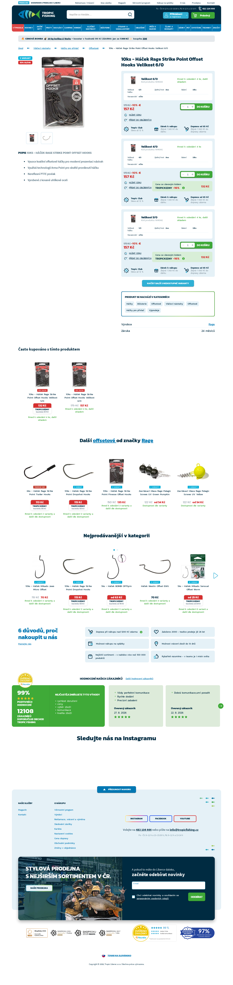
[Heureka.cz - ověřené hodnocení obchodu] (25, 680)
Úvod (20, 48)
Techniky (207, 27)
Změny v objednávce (65, 848)
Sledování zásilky (63, 824)
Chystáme (196, 27)
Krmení (77, 27)
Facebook (160, 818)
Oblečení (140, 27)
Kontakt (211, 2)
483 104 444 (144, 830)
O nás (182, 2)
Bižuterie (105, 27)
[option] (32, 138)
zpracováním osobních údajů (153, 898)
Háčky (129, 304)
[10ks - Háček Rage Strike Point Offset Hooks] (32, 138)
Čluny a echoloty (169, 27)
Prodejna (196, 2)
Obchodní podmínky (64, 843)
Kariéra (57, 829)
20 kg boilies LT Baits (59, 38)
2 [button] (117, 550)
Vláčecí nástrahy (91, 27)
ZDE (145, 38)
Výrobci (58, 814)
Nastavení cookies (63, 833)
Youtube (185, 818)
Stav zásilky (106, 2)
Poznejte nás (24, 644)
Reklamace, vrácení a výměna (69, 819)
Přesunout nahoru (119, 789)
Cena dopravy (61, 838)
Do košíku (203, 107)
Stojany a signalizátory (123, 27)
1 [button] (114, 550)
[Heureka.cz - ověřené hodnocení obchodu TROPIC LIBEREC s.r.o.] (154, 933)
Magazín (122, 2)
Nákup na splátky (165, 2)
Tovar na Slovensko (119, 955)
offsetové (104, 440)
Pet (188, 27)
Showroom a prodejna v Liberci (40, 3)
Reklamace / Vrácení (84, 2)
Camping (68, 27)
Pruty (49, 27)
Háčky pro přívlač (70, 48)
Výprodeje (18, 27)
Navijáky (58, 27)
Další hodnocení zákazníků (139, 678)
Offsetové (94, 48)
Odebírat (197, 897)
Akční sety (39, 27)
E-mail (136, 883)
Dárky (182, 27)
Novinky (29, 27)
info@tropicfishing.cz (184, 830)
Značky (216, 27)
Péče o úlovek (152, 27)
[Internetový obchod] (36, 14)
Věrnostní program (141, 2)
